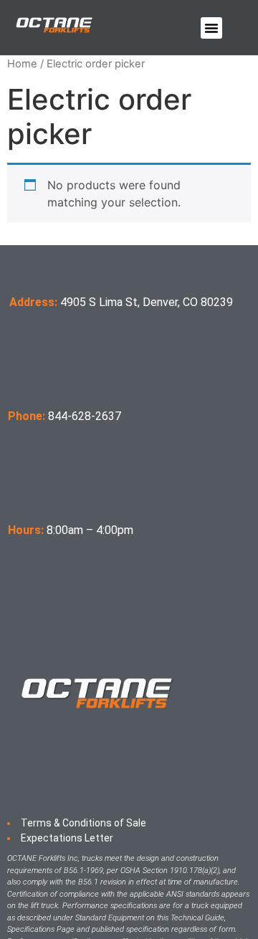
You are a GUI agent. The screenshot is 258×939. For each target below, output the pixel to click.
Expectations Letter (67, 838)
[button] (211, 28)
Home (22, 63)
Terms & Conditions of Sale (83, 823)
